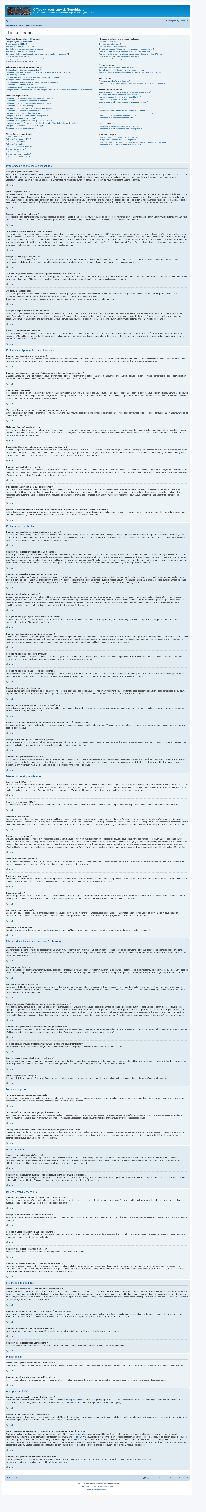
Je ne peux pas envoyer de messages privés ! (117, 67)
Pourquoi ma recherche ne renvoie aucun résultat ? (119, 94)
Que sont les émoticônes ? (16, 141)
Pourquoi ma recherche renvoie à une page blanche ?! (120, 97)
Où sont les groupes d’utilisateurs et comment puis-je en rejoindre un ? (126, 49)
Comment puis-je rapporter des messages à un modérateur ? (30, 121)
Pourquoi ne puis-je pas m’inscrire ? (20, 46)
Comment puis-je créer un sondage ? (20, 106)
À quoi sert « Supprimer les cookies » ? (21, 61)
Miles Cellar (109, 1486)
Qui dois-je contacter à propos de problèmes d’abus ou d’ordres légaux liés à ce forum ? (133, 142)
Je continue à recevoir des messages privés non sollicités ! (122, 70)
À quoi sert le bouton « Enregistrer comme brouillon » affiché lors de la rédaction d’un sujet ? (42, 123)
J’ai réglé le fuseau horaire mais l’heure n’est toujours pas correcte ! (32, 77)
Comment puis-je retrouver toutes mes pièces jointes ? (120, 129)
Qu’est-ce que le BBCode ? (16, 136)
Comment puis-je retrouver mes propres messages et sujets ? (123, 102)
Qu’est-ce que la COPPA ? (16, 44)
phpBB (89, 1483)
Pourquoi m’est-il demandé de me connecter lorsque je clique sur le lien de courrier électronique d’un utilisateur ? (49, 90)
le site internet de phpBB (17, 435)
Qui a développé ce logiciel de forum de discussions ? (120, 137)
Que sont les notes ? (14, 151)
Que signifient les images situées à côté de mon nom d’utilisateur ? (32, 82)
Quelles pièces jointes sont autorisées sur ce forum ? (119, 126)
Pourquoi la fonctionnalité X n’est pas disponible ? (118, 140)
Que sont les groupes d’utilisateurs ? (113, 46)
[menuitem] (9, 21)
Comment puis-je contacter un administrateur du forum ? (121, 145)
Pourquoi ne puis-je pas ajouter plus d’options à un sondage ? (30, 108)
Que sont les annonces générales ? (20, 146)
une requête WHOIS (77, 1437)
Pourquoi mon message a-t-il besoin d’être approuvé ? (27, 126)
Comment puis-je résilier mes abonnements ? (116, 118)
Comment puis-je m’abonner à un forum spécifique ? (119, 115)
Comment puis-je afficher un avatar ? (20, 85)
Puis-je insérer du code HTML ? (18, 139)
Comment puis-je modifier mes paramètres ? (23, 70)
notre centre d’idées (160, 1417)
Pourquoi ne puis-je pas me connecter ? (21, 51)
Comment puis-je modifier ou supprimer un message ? (27, 101)
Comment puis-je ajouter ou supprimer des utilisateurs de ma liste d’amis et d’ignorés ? (132, 83)
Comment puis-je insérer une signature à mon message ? (28, 103)
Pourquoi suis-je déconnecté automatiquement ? (25, 59)
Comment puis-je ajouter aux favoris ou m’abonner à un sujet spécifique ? (127, 113)
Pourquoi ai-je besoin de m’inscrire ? (20, 42)
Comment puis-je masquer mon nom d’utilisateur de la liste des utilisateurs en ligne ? (38, 72)
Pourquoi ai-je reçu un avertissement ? (21, 118)
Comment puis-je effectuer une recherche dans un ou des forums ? (125, 92)
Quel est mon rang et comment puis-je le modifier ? (26, 87)
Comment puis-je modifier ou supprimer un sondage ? (27, 111)
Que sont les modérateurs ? (110, 44)
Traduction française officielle (92, 1486)
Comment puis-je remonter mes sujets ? (21, 128)
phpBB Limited (75, 1400)
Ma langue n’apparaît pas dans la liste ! (21, 80)
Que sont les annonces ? (16, 149)
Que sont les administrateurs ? (111, 42)
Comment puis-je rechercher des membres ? (116, 99)
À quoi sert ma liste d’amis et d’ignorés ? (114, 81)
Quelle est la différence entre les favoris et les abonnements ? (123, 110)
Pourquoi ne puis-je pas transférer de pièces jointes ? (27, 116)
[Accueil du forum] (19, 10)
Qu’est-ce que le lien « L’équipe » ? (112, 59)
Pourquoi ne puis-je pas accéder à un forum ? (24, 113)
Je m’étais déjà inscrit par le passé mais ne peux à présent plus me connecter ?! (37, 54)
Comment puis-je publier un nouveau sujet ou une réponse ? (29, 98)
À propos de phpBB (99, 1402)
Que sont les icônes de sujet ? (18, 156)
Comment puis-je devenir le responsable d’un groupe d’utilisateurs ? (125, 51)
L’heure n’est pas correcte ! (16, 75)
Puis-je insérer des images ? (17, 144)
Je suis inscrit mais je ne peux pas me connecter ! (25, 49)
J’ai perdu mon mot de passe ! (18, 56)
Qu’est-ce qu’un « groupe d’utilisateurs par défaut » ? (119, 56)
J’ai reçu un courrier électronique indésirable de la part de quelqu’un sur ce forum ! (131, 72)
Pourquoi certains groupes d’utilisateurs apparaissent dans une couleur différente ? (131, 54)
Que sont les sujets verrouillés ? (18, 154)
